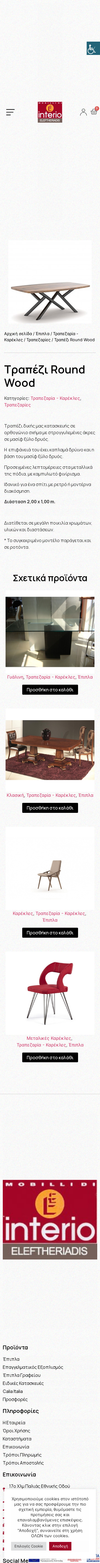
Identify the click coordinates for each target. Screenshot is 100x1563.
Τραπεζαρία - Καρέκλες (55, 398)
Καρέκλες (23, 913)
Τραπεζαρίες (38, 339)
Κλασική (15, 795)
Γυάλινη (15, 677)
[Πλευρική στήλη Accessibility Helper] (93, 48)
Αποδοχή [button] (60, 1546)
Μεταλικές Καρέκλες (49, 1038)
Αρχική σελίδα (18, 333)
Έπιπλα (42, 333)
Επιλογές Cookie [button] (28, 1546)
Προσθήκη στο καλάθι (50, 690)
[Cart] (93, 111)
